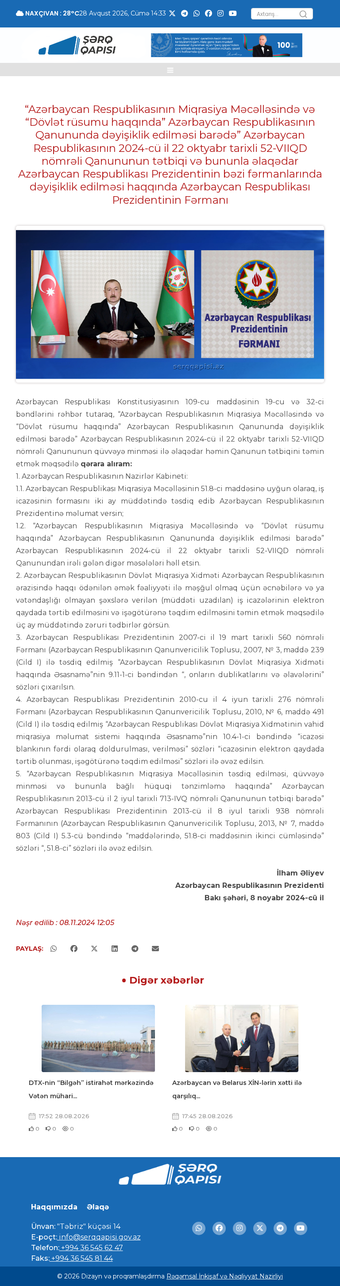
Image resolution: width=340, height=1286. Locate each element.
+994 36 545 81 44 (81, 1258)
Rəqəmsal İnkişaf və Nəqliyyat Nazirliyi (224, 1276)
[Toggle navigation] (170, 69)
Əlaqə (98, 1207)
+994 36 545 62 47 (91, 1247)
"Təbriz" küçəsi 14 (87, 1226)
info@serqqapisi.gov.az (99, 1237)
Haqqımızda (54, 1207)
